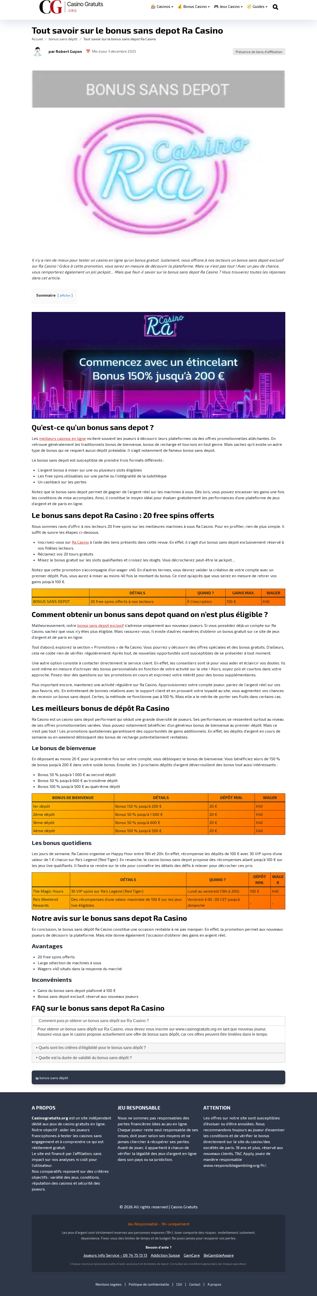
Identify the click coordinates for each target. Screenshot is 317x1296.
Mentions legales (109, 1284)
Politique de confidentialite (149, 1284)
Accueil (37, 39)
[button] (38, 51)
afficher (65, 295)
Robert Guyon (69, 51)
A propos (214, 1284)
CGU (179, 1284)
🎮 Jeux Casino (227, 6)
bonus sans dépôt (63, 39)
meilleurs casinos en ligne (62, 438)
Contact (194, 1284)
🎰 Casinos (160, 6)
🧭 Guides (255, 6)
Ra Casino (80, 542)
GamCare (192, 1255)
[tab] (158, 1021)
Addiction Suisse (165, 1255)
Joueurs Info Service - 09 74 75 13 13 (115, 1255)
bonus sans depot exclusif (100, 625)
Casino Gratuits (184, 1206)
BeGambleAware (219, 1255)
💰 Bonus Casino (192, 6)
